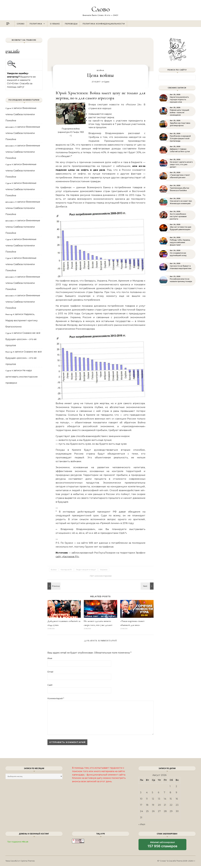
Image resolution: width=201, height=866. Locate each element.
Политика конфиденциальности (104, 24)
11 (147, 798)
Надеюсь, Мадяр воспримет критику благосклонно (21, 320)
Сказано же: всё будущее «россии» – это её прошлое (22, 339)
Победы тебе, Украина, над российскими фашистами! (180, 242)
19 (153, 805)
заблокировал (162, 845)
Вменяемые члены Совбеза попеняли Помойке (20, 114)
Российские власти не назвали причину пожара (181, 280)
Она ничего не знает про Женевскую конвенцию (181, 202)
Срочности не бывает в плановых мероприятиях (180, 267)
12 (153, 798)
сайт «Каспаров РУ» (67, 556)
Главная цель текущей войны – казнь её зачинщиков (179, 112)
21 (165, 805)
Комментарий (55, 698)
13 (159, 798)
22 (171, 805)
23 (177, 805)
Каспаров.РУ (66, 570)
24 (141, 811)
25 (147, 811)
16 (177, 798)
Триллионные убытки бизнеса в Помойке (179, 189)
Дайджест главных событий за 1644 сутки (180, 150)
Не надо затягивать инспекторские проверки (21, 376)
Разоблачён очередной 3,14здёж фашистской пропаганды (180, 138)
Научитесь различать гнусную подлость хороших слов (179, 99)
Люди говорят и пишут (86, 570)
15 (171, 798)
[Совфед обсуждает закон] (53, 586)
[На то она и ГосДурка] (147, 586)
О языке (55, 24)
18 (147, 805)
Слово (100, 9)
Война (100, 70)
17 (141, 805)
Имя (49, 658)
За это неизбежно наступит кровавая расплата (178, 216)
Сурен (106, 81)
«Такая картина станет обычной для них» (180, 176)
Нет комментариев (100, 576)
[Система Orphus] (11, 67)
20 (159, 805)
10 (141, 798)
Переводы (71, 24)
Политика (36, 24)
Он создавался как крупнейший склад (178, 254)
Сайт (50, 685)
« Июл (142, 824)
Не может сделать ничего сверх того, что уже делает (181, 164)
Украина (103, 570)
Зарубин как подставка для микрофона (180, 124)
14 (165, 798)
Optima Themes (28, 861)
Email (50, 671)
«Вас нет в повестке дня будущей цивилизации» (180, 228)
